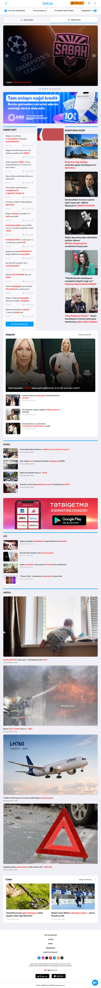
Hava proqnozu (14, 11)
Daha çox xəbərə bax (85, 335)
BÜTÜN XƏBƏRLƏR (19, 324)
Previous (5, 10)
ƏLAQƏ (50, 939)
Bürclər (82, 11)
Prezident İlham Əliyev (38, 11)
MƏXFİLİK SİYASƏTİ (50, 952)
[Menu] (6, 3)
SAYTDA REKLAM (50, 935)
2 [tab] (42, 89)
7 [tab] (54, 89)
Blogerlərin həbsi (63, 11)
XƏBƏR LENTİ (9, 129)
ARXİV (50, 944)
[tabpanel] (50, 55)
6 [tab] (52, 89)
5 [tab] (49, 89)
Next (95, 10)
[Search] (95, 3)
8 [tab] (57, 89)
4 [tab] (47, 89)
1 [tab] (40, 89)
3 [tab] (45, 89)
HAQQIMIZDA (50, 948)
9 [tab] (59, 89)
